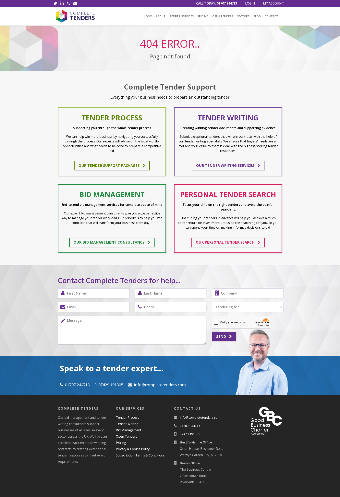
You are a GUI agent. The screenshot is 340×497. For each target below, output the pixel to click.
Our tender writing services (225, 165)
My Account (273, 3)
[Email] (75, 3)
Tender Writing (127, 424)
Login (250, 3)
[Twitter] (55, 3)
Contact (271, 16)
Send (221, 336)
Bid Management (128, 430)
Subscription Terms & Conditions (140, 455)
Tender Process (127, 417)
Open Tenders (222, 16)
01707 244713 (227, 3)
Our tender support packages (109, 165)
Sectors (243, 16)
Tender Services (181, 16)
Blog (257, 16)
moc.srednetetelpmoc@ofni (160, 384)
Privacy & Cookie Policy (133, 449)
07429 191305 (110, 384)
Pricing (203, 16)
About (160, 16)
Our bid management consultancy (109, 242)
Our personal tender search (225, 242)
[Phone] (68, 3)
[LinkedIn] (62, 3)
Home (148, 16)
